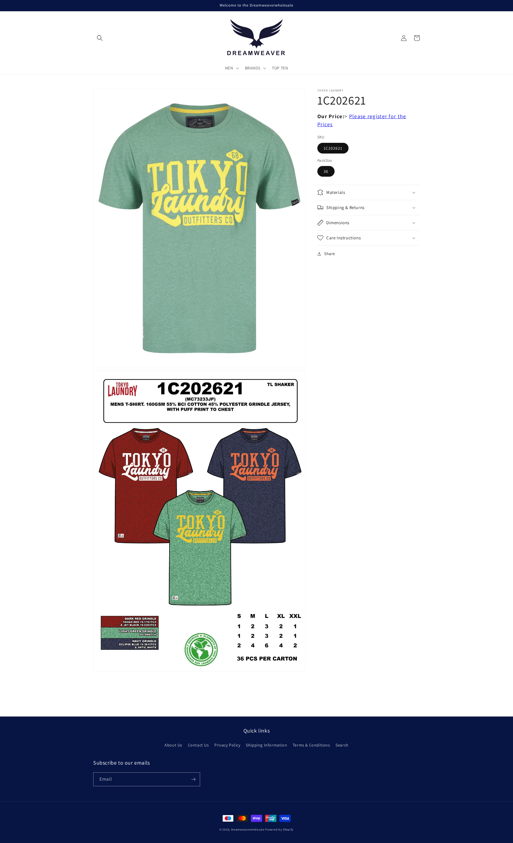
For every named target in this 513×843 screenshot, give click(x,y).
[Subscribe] (193, 779)
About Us (173, 745)
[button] (99, 38)
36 (326, 171)
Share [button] (329, 253)
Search (342, 745)
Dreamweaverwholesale (248, 829)
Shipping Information (266, 745)
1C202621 (333, 148)
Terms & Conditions (311, 745)
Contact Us (198, 745)
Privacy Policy (227, 745)
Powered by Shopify (279, 829)
